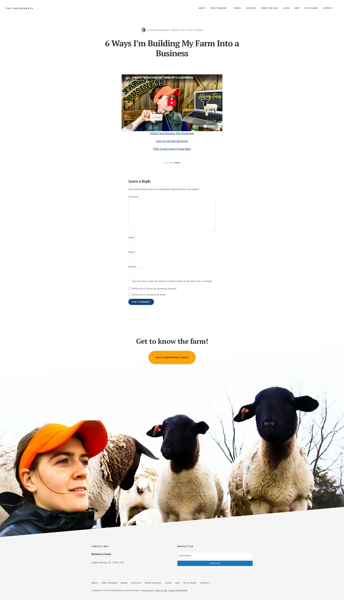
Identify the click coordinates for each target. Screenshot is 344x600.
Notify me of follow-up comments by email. (154, 288)
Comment (133, 196)
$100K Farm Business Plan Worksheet (172, 133)
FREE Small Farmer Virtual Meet (172, 149)
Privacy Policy (148, 590)
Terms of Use (161, 590)
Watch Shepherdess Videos (172, 357)
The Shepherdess (19, 8)
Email (132, 252)
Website (132, 266)
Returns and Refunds (178, 590)
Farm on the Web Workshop (172, 141)
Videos (177, 162)
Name (132, 237)
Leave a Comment (195, 30)
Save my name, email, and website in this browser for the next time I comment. (172, 281)
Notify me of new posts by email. (149, 294)
